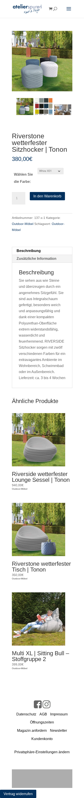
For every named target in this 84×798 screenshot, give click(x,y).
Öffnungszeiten (42, 722)
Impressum (59, 714)
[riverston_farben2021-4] (43, 106)
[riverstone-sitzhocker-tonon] (42, 61)
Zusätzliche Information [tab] (36, 258)
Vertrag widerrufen (18, 794)
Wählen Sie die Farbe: (23, 178)
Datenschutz (26, 714)
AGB (43, 714)
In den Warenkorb (47, 196)
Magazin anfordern (32, 730)
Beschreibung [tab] (29, 251)
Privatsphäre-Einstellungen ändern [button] (42, 752)
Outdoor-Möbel (22, 224)
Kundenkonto (42, 739)
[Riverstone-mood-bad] (62, 106)
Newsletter (58, 730)
